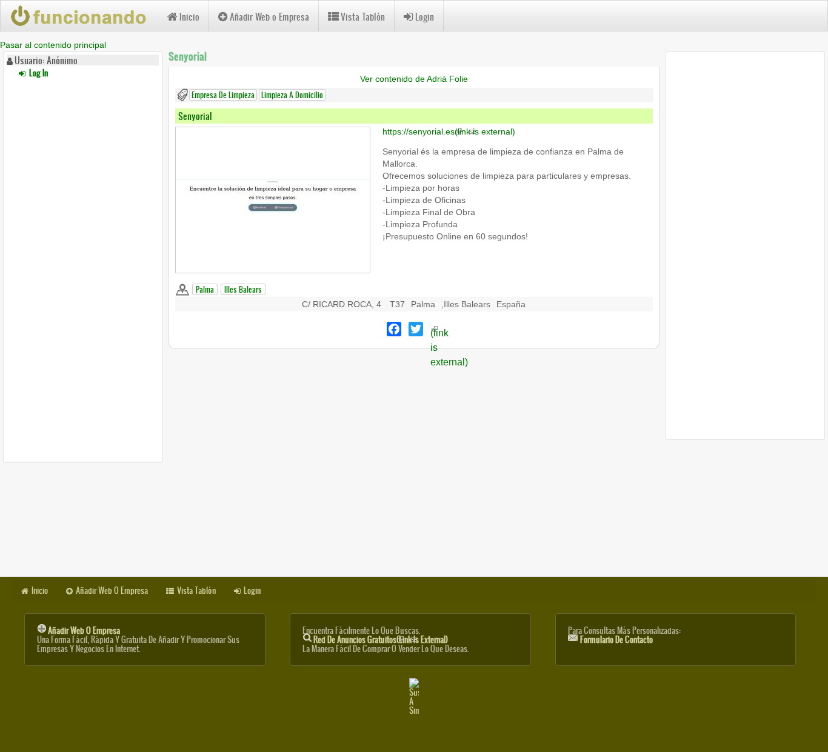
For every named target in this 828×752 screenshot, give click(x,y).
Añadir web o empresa (84, 630)
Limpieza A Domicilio (292, 95)
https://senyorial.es (448, 131)
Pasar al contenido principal (53, 45)
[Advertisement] (83, 268)
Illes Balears (243, 289)
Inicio (189, 16)
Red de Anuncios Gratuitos (380, 639)
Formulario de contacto (616, 639)
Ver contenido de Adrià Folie (414, 79)
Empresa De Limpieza (223, 95)
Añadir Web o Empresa (269, 16)
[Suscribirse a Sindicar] (414, 696)
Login (424, 16)
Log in (37, 73)
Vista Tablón (363, 16)
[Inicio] (84, 15)
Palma (205, 289)
